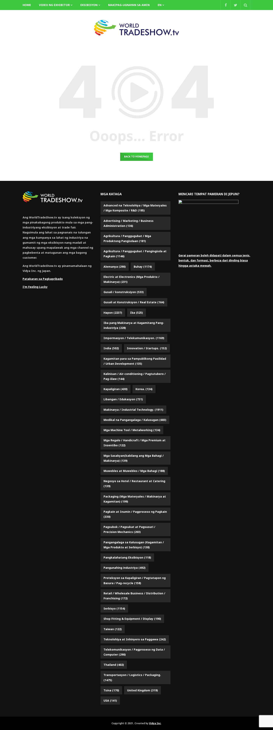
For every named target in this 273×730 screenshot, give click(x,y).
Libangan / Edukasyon (123, 399)
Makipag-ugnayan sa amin (129, 5)
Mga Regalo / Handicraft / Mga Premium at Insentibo (134, 442)
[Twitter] (235, 5)
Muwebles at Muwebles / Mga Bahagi (134, 471)
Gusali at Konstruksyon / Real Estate (134, 302)
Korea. (144, 389)
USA (110, 700)
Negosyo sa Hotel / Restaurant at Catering (134, 483)
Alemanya (115, 266)
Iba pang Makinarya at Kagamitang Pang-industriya (134, 325)
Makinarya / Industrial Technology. (133, 410)
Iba (136, 312)
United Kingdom (142, 690)
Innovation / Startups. (147, 348)
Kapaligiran (116, 389)
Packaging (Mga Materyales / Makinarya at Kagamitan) (135, 499)
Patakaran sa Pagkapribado (43, 279)
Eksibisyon (89, 5)
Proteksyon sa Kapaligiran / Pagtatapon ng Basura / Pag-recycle (135, 580)
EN (159, 5)
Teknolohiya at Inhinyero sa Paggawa (135, 639)
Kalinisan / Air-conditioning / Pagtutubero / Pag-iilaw (135, 376)
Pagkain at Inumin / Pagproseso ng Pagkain (135, 514)
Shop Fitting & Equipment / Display (132, 619)
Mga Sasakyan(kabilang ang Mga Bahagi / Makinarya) (134, 458)
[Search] (245, 5)
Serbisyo (114, 608)
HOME (27, 5)
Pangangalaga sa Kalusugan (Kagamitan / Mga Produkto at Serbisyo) (134, 544)
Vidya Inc (155, 723)
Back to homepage (136, 156)
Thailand (114, 665)
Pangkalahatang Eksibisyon (127, 557)
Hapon (113, 312)
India (111, 348)
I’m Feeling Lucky (35, 287)
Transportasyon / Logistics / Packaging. (132, 677)
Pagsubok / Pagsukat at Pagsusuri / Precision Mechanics (129, 529)
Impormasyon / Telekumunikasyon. (134, 338)
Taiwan (113, 629)
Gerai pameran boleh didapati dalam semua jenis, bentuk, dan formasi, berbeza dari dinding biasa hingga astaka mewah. (214, 260)
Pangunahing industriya (124, 568)
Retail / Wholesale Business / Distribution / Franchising (134, 595)
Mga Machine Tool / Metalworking (132, 430)
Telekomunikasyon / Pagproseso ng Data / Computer (134, 652)
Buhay (143, 266)
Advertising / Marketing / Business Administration (128, 223)
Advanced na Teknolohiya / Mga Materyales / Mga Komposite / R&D (135, 207)
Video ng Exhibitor (54, 5)
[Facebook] (225, 5)
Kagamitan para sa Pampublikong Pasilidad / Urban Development (135, 361)
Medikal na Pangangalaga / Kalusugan (135, 420)
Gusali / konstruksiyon (124, 292)
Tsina (111, 690)
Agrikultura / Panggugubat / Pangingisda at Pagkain (135, 253)
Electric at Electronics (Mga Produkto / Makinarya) (131, 279)
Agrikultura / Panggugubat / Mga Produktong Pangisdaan (127, 238)
